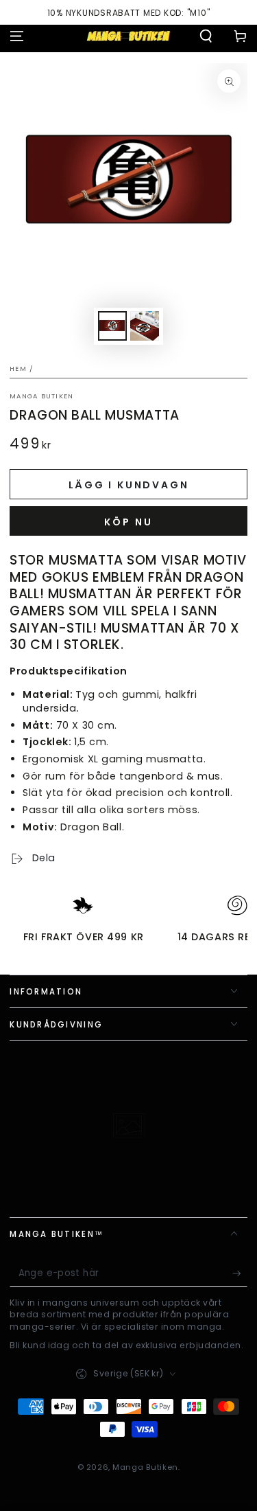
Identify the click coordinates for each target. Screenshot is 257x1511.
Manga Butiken (41, 395)
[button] (206, 36)
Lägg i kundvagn (129, 485)
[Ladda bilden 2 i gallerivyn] (144, 326)
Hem (18, 368)
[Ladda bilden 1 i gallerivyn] (112, 326)
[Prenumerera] (239, 1274)
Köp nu (128, 522)
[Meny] (17, 36)
